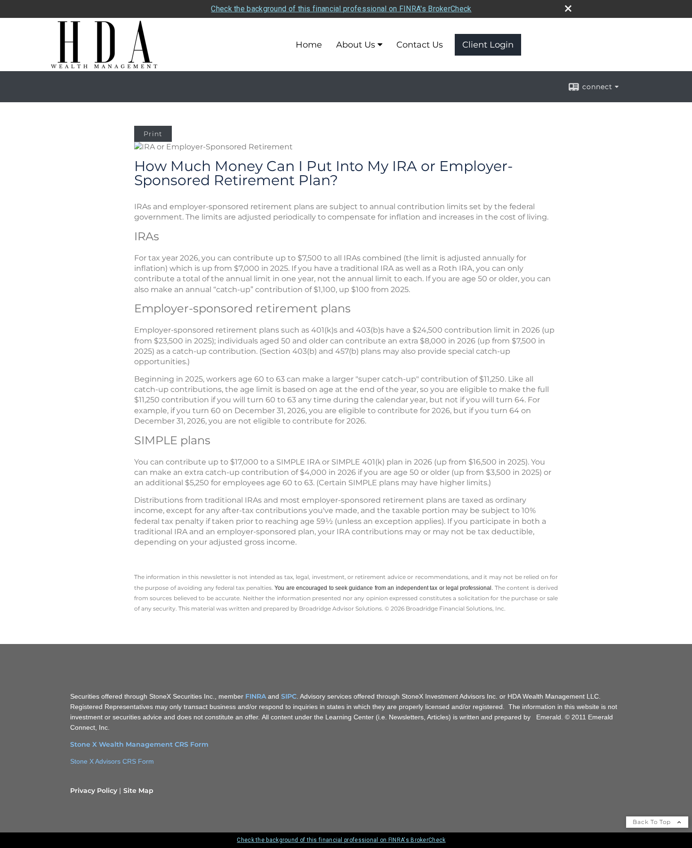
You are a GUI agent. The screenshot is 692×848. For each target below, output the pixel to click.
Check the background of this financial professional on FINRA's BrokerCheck (341, 8)
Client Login (488, 45)
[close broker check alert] (568, 8)
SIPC (289, 696)
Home (309, 45)
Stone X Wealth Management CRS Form (139, 744)
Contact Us (419, 45)
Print (153, 134)
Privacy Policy (93, 790)
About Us (355, 45)
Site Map (138, 790)
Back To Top (653, 821)
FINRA (255, 696)
